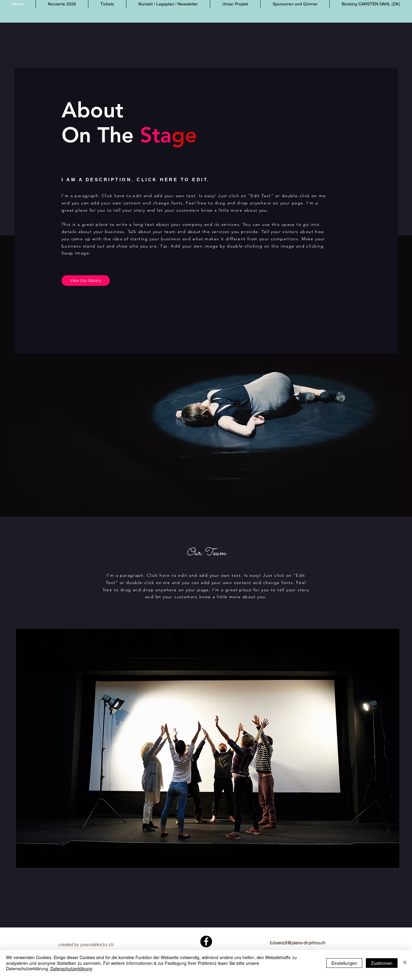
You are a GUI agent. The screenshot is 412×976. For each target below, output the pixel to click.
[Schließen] (404, 963)
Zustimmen (381, 963)
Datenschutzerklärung (71, 968)
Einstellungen (344, 963)
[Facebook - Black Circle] (206, 941)
